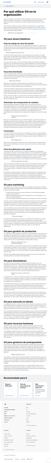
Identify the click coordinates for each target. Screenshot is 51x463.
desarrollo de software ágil (39, 29)
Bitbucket (33, 104)
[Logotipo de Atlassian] (7, 2)
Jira (28, 66)
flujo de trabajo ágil (23, 154)
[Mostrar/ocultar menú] (48, 2)
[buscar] (35, 2)
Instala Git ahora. (25, 370)
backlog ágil (33, 65)
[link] (41, 2)
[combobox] (28, 459)
